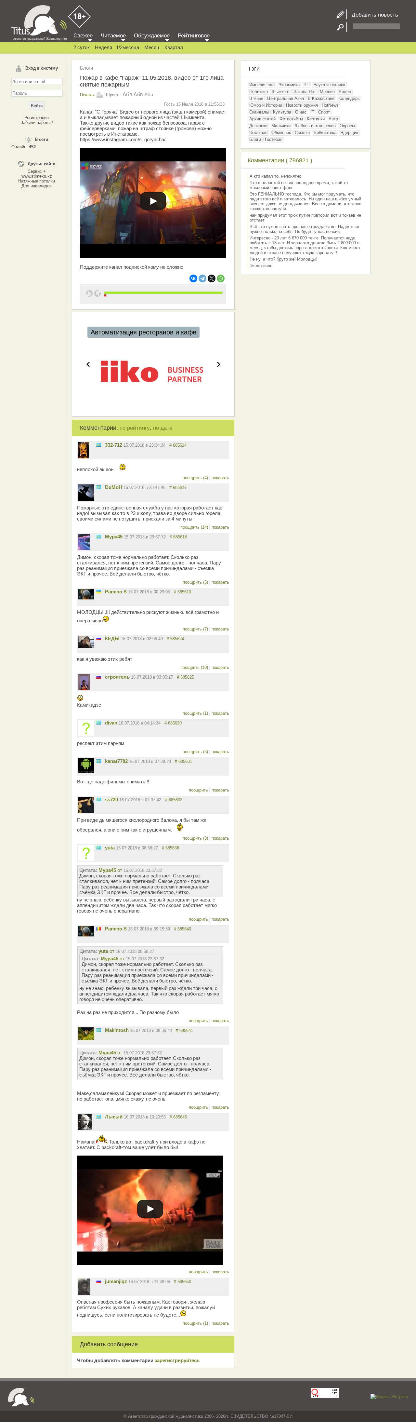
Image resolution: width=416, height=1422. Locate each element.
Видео (345, 91)
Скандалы (259, 112)
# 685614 (178, 445)
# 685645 (178, 1117)
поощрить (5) (196, 582)
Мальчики (281, 125)
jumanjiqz (116, 1281)
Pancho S (116, 591)
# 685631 (183, 761)
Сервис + (37, 171)
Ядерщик (349, 132)
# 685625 (185, 677)
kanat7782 (116, 761)
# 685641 (184, 1030)
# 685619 (182, 591)
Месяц (151, 47)
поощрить (199, 790)
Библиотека (325, 132)
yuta (110, 847)
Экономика (289, 84)
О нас (300, 112)
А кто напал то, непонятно (275, 176)
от (130, 870)
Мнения (327, 91)
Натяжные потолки (36, 181)
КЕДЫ (112, 638)
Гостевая (273, 139)
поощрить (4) (196, 477)
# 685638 (170, 848)
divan (111, 722)
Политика (258, 91)
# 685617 (178, 487)
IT (312, 112)
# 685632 (173, 799)
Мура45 (114, 536)
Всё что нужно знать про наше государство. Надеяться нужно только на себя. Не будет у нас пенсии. (304, 229)
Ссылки (302, 132)
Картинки (316, 118)
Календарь (349, 98)
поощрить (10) (194, 667)
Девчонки (258, 125)
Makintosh (117, 1030)
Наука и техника (329, 84)
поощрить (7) (196, 629)
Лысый (114, 1116)
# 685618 (178, 537)
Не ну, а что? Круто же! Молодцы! (283, 259)
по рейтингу (135, 428)
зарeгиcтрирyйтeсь (177, 1360)
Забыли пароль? (36, 122)
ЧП (306, 84)
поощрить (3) (196, 751)
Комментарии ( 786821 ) (280, 160)
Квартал (173, 47)
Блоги (86, 68)
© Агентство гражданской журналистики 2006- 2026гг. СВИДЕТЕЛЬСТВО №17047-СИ (208, 1416)
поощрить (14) (194, 527)
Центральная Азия (285, 98)
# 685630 (173, 723)
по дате (162, 428)
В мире (256, 98)
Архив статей (262, 118)
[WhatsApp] (221, 278)
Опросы (347, 125)
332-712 (113, 445)
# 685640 (182, 929)
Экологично (261, 265)
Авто (333, 118)
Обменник (281, 132)
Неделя (103, 47)
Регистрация (36, 117)
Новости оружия (302, 105)
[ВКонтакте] (193, 278)
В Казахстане (321, 98)
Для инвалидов (36, 185)
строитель (117, 677)
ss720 (111, 799)
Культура (282, 112)
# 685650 (182, 1281)
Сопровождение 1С (120, 332)
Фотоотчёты (291, 118)
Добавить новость (372, 15)
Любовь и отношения (315, 125)
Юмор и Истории (265, 105)
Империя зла (262, 84)
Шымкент (281, 91)
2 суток (81, 47)
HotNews (330, 105)
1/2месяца (127, 47)
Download (258, 132)
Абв (127, 94)
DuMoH (113, 487)
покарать (220, 477)
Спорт (324, 112)
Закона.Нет (305, 91)
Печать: (87, 94)
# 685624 (175, 638)
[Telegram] (202, 278)
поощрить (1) (196, 713)
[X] (211, 278)
